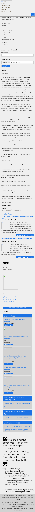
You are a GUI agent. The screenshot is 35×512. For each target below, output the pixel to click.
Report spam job (7, 298)
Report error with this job (10, 296)
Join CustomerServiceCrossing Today (17, 307)
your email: (4, 52)
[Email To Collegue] (6, 263)
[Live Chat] (4, 263)
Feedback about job (8, 301)
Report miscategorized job (10, 299)
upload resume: (5, 59)
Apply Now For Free (25, 235)
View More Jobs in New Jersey (16, 418)
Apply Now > (8, 325)
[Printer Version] (8, 263)
